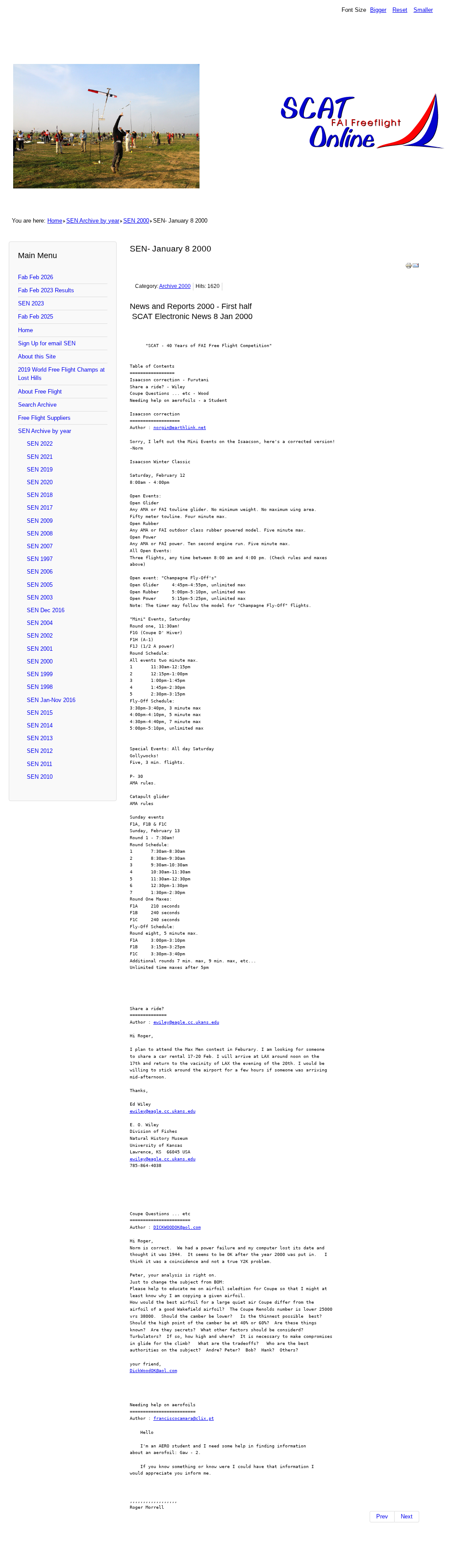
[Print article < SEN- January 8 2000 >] (408, 267)
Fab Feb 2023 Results (46, 290)
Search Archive (37, 404)
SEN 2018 (40, 495)
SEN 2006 (40, 571)
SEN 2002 (40, 635)
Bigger (378, 10)
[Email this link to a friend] (415, 267)
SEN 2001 (40, 648)
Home (54, 220)
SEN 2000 (136, 220)
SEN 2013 (40, 738)
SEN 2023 (31, 303)
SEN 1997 (40, 559)
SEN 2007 (40, 546)
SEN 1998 (40, 687)
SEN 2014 (40, 725)
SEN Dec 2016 (45, 610)
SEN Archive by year (92, 220)
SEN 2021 (40, 457)
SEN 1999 (40, 674)
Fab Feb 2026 (35, 277)
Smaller (423, 10)
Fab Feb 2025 (35, 316)
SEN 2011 (39, 764)
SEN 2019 (40, 469)
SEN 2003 (40, 597)
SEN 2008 (40, 533)
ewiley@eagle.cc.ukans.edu (186, 1022)
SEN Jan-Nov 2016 (51, 700)
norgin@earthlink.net (179, 427)
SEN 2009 (40, 521)
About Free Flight (40, 391)
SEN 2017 (40, 507)
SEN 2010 (40, 776)
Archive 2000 (175, 286)
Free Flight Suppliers (44, 418)
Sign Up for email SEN (46, 343)
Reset (399, 10)
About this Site (37, 356)
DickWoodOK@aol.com (153, 1370)
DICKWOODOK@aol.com (177, 1227)
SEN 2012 (40, 751)
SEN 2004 (40, 623)
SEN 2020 (40, 482)
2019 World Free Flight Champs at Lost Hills (61, 373)
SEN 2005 (40, 585)
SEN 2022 (40, 443)
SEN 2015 (40, 712)
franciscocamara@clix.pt (183, 1418)
